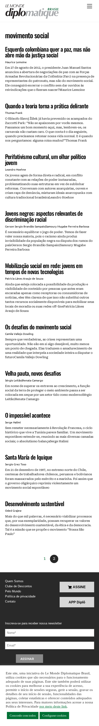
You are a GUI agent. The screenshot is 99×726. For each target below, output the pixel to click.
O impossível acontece (27, 415)
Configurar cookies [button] (54, 715)
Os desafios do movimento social (38, 326)
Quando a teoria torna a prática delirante (46, 105)
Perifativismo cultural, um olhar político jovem (45, 159)
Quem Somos (14, 581)
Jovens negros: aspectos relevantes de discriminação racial (43, 216)
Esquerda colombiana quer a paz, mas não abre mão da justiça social (47, 52)
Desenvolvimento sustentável (34, 503)
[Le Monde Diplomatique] (32, 11)
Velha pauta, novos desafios (33, 373)
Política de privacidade (20, 596)
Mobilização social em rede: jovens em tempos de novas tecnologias (43, 268)
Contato (10, 601)
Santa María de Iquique (28, 457)
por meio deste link (53, 706)
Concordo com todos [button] (23, 715)
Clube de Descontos (18, 586)
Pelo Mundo (13, 591)
